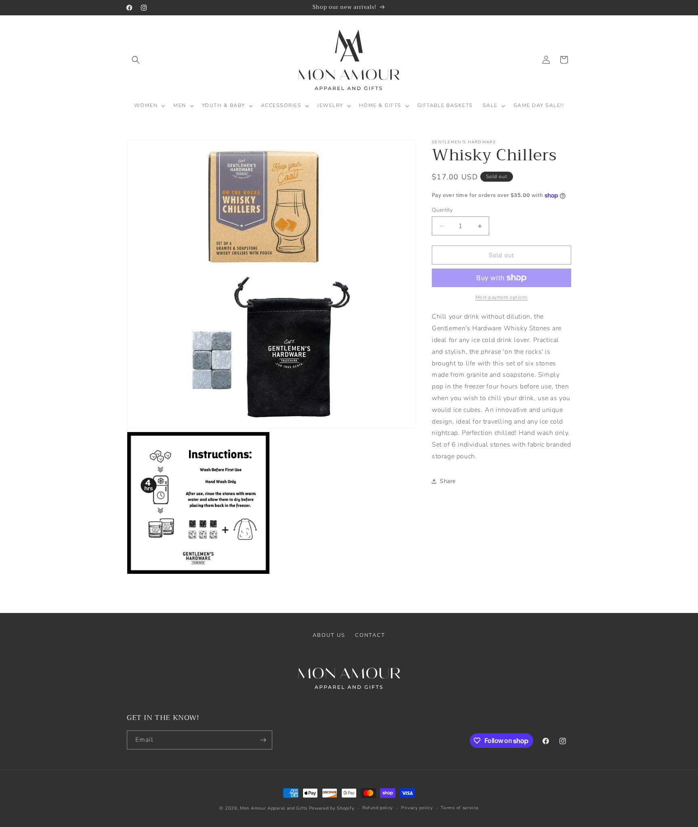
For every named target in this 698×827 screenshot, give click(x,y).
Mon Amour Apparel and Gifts (273, 808)
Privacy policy (417, 808)
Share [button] (448, 481)
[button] (136, 60)
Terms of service (459, 808)
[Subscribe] (263, 739)
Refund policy (377, 808)
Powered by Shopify (332, 808)
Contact (370, 635)
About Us (329, 635)
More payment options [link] (501, 297)
